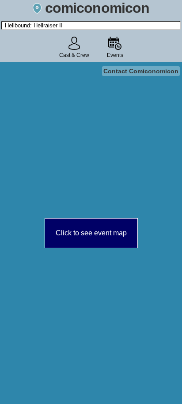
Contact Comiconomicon (140, 71)
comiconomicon (97, 8)
